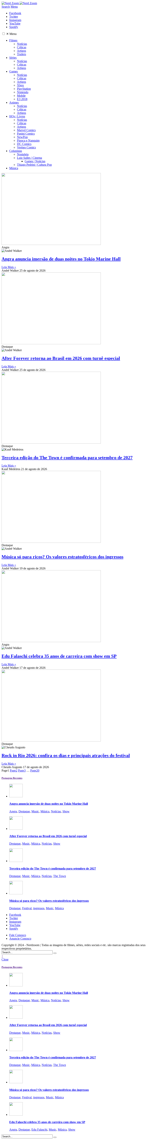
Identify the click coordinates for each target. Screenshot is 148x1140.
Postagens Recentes (12, 778)
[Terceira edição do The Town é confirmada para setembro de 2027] (16, 860)
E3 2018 (22, 99)
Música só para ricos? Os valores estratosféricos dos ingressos (62, 556)
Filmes (13, 40)
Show (66, 811)
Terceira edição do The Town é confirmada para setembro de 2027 (67, 457)
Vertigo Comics (26, 147)
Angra (13, 811)
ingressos (38, 908)
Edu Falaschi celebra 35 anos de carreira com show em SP (59, 656)
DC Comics (24, 144)
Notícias (22, 43)
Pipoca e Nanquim (28, 140)
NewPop (22, 137)
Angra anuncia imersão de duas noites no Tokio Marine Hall (61, 258)
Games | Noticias (35, 161)
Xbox (20, 85)
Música (13, 168)
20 (34, 770)
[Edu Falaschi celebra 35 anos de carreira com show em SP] (16, 1114)
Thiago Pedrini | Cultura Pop (34, 164)
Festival (27, 908)
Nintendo (22, 92)
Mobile (21, 95)
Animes (14, 102)
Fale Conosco (17, 935)
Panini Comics (26, 133)
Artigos (21, 50)
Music (35, 811)
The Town (59, 876)
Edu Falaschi (39, 1129)
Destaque (24, 811)
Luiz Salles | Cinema (29, 157)
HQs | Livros (17, 116)
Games (13, 71)
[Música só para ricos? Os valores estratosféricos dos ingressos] (16, 893)
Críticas (21, 47)
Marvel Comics (26, 130)
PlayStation (24, 88)
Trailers (21, 54)
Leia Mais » (9, 267)
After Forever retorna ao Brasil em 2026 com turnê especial (61, 358)
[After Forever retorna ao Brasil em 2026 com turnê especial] (16, 828)
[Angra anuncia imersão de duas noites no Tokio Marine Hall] (16, 796)
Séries (13, 57)
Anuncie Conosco (20, 938)
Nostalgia (23, 154)
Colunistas (15, 150)
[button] (3, 33)
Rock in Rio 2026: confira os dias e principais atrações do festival (66, 755)
